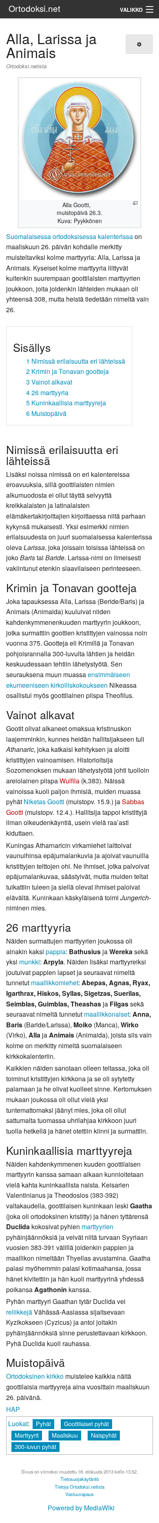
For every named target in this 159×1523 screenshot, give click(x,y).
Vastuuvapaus (79, 1494)
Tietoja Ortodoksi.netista (79, 1486)
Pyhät (43, 1423)
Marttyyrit (27, 1435)
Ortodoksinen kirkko (35, 1376)
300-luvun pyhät (35, 1446)
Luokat (18, 1423)
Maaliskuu (65, 1435)
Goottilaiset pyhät (86, 1423)
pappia (56, 951)
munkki (29, 961)
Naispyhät (104, 1435)
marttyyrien (97, 1226)
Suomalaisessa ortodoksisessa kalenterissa (69, 236)
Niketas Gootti (44, 801)
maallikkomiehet (54, 982)
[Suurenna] (135, 203)
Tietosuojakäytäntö (79, 1479)
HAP (13, 1409)
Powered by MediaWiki (81, 1507)
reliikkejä (19, 1312)
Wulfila (70, 780)
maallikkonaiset (106, 1014)
